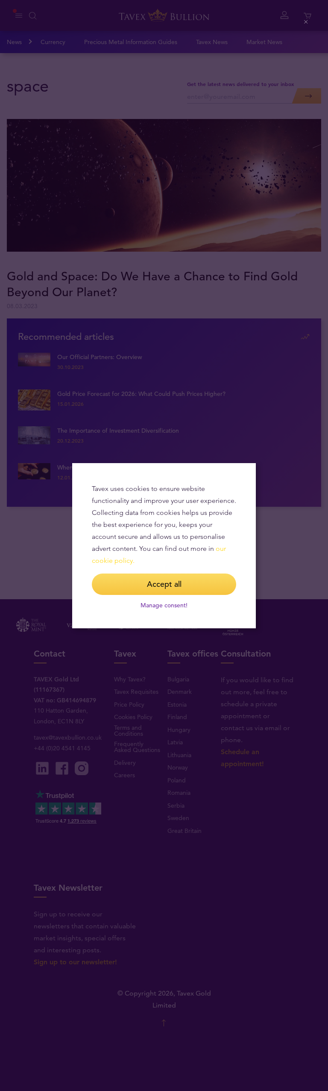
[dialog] (164, 545)
